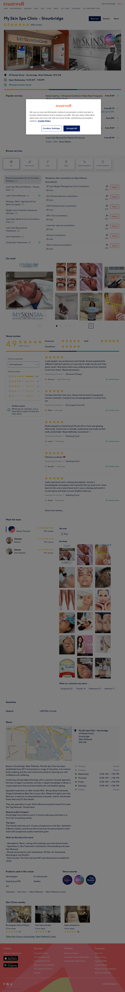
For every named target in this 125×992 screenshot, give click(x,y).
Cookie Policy (44, 121)
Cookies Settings (51, 128)
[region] (63, 116)
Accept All (72, 128)
